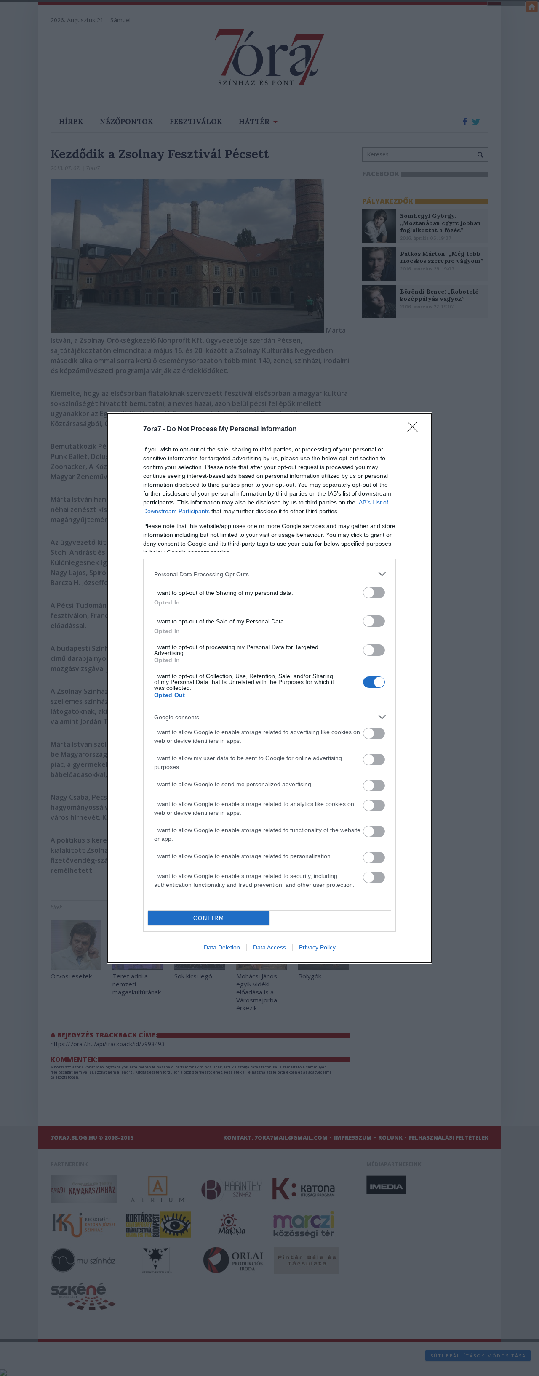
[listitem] (269, 574)
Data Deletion (222, 947)
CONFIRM (208, 918)
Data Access (269, 947)
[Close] (415, 429)
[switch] (374, 592)
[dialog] (269, 688)
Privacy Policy (317, 947)
